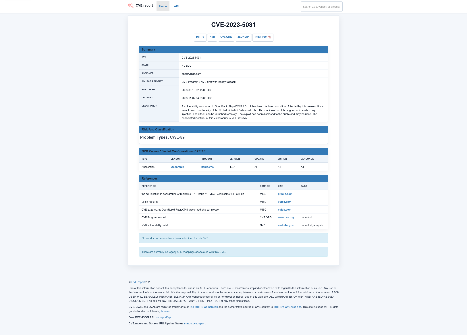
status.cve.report (195, 323)
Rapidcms (207, 167)
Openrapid (177, 167)
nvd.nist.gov (286, 225)
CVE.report (138, 282)
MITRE (200, 36)
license (165, 311)
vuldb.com (284, 201)
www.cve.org (286, 217)
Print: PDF (261, 36)
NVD (212, 36)
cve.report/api (163, 317)
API (176, 6)
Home (163, 6)
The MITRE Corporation (203, 307)
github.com (285, 194)
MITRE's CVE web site (287, 307)
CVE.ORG (226, 36)
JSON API (243, 36)
